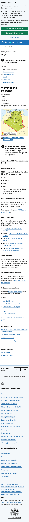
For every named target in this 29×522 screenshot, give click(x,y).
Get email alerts (8, 82)
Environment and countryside (10, 426)
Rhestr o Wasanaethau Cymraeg (11, 492)
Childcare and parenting (9, 404)
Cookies (15, 484)
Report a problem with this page (14, 376)
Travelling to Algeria (7, 355)
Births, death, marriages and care (12, 397)
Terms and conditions (8, 489)
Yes (18, 369)
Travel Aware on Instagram (11, 307)
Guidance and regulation (9, 460)
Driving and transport (8, 417)
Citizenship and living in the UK (11, 407)
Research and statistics (9, 463)
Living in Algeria (5, 352)
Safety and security (8, 74)
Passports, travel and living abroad (12, 436)
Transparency (5, 470)
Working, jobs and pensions (10, 443)
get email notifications (15, 292)
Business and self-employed (10, 400)
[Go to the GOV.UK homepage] (7, 42)
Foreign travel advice (12, 47)
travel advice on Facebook (11, 304)
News (3, 457)
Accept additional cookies (14, 28)
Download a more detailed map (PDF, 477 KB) (13, 139)
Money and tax (6, 433)
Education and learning (8, 420)
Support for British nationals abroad (11, 334)
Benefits (4, 394)
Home (3, 47)
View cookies (14, 37)
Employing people (7, 423)
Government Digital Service (10, 494)
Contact (21, 487)
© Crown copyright (14, 518)
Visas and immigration (8, 440)
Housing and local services (10, 430)
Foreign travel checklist (7, 338)
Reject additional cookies (14, 33)
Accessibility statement (9, 487)
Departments (5, 454)
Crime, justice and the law (9, 410)
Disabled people (6, 413)
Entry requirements (8, 72)
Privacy (8, 484)
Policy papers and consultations (11, 467)
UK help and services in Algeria (9, 341)
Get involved (5, 476)
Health (5, 77)
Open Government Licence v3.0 (11, 502)
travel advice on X (8, 301)
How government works (9, 473)
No (26, 369)
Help (2, 484)
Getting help (6, 79)
